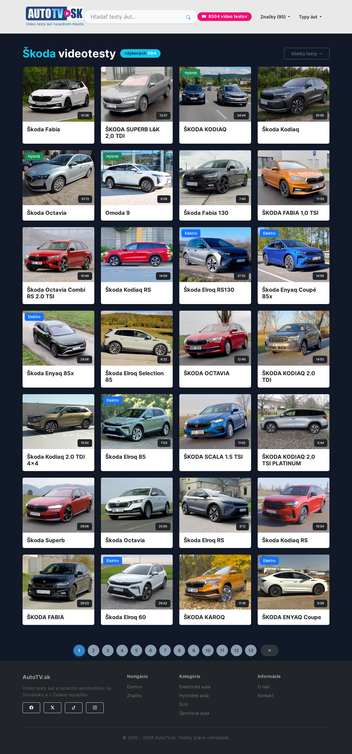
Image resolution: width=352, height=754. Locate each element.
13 (250, 650)
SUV (183, 704)
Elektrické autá (194, 686)
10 (207, 650)
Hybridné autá (194, 695)
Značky (134, 695)
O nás (264, 686)
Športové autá (194, 713)
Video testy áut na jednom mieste (55, 24)
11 (222, 650)
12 (236, 650)
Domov (134, 686)
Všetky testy (304, 53)
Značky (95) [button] (273, 17)
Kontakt (266, 695)
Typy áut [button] (308, 17)
